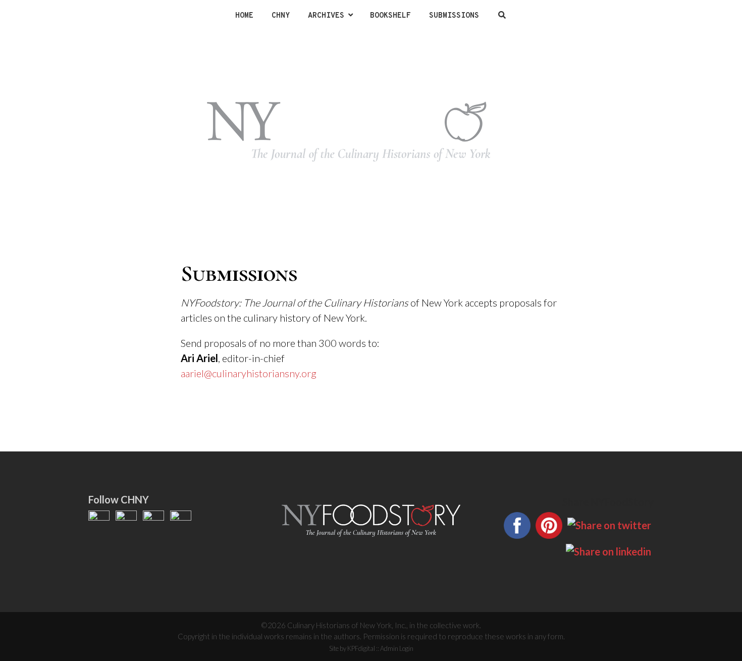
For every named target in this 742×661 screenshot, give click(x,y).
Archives (326, 16)
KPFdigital (361, 648)
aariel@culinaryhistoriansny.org (248, 373)
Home (244, 16)
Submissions (454, 16)
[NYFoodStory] (371, 131)
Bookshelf (390, 16)
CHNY (281, 16)
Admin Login (396, 648)
